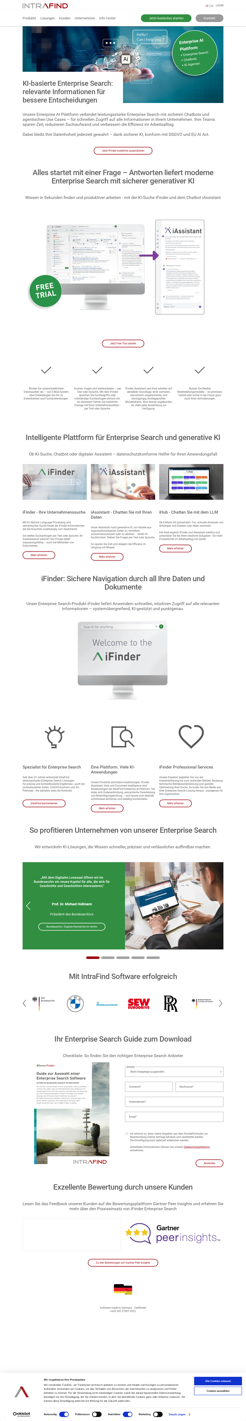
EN (211, 6)
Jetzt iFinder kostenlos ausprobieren (123, 150)
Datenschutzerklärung (197, 1147)
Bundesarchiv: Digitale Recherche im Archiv (71, 926)
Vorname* (135, 1086)
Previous (28, 906)
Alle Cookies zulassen (218, 1381)
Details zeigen (177, 1414)
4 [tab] (138, 957)
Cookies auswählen (218, 1390)
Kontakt (209, 18)
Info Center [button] (107, 18)
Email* (133, 1116)
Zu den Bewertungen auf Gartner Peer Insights (123, 1262)
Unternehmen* (137, 1101)
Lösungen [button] (47, 18)
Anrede (130, 1066)
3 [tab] (123, 957)
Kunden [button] (64, 18)
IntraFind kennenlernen (44, 803)
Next (218, 906)
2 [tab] (108, 957)
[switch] (97, 1414)
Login (219, 5)
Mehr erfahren (39, 555)
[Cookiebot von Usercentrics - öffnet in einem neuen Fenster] (21, 1414)
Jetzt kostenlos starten (166, 18)
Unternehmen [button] (85, 18)
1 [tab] (93, 957)
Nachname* (187, 1086)
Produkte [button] (29, 18)
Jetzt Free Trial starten (123, 343)
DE (207, 6)
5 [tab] (153, 957)
